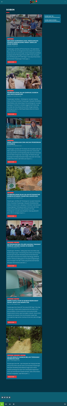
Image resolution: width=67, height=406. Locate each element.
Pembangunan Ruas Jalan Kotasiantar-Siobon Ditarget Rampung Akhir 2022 (23, 195)
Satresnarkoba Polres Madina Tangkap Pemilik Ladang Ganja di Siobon (24, 245)
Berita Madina (10, 38)
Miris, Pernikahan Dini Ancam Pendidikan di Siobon (24, 143)
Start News (16, 242)
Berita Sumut (17, 355)
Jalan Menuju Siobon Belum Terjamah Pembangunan (23, 358)
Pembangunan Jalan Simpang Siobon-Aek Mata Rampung (22, 93)
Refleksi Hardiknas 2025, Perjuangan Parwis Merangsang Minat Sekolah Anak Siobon (22, 42)
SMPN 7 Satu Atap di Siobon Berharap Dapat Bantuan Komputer (22, 301)
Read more (12, 62)
